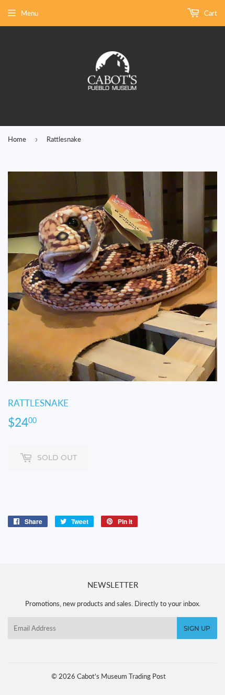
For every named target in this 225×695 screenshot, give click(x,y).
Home (17, 139)
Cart (210, 13)
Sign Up (197, 628)
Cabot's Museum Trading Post (121, 676)
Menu (29, 13)
